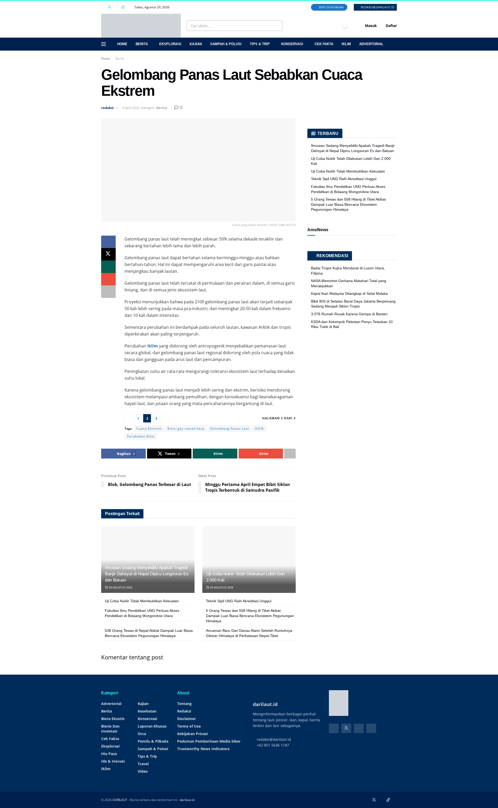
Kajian (196, 44)
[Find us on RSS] (129, 7)
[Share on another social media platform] (108, 291)
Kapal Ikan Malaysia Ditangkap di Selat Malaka (349, 293)
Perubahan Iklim (140, 436)
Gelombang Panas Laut (229, 428)
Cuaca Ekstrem (149, 428)
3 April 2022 (131, 107)
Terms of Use (189, 726)
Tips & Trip (260, 44)
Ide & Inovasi (113, 761)
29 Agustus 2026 (120, 587)
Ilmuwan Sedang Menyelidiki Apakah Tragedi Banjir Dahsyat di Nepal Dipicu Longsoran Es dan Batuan (146, 574)
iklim (152, 346)
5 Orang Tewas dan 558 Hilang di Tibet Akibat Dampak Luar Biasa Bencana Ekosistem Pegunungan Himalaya (250, 615)
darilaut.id (187, 800)
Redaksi (184, 711)
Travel (143, 763)
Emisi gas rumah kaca (186, 428)
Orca (142, 733)
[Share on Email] (108, 279)
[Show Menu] (103, 44)
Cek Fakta (324, 44)
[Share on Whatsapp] (108, 267)
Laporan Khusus (152, 726)
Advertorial (371, 44)
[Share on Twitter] (108, 254)
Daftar (391, 25)
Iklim (346, 44)
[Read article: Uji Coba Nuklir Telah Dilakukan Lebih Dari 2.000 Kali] (249, 559)
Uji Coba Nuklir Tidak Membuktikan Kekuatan (142, 601)
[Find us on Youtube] (116, 7)
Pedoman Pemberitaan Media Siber (208, 741)
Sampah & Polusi (225, 44)
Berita (142, 44)
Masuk (370, 25)
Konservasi (292, 44)
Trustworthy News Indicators (203, 748)
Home (122, 44)
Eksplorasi (170, 44)
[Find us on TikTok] (123, 7)
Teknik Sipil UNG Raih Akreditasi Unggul (238, 601)
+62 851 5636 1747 (272, 745)
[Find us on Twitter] (109, 7)
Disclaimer (186, 718)
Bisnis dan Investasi (110, 729)
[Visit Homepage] (141, 26)
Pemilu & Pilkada (153, 741)
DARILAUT (120, 800)
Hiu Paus (109, 753)
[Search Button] (277, 25)
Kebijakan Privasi (192, 733)
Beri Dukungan (331, 7)
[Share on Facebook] (108, 242)
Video (143, 771)
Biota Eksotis (113, 718)
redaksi (107, 107)
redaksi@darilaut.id (377, 7)
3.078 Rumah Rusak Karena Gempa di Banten (349, 314)
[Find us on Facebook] (102, 7)
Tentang (184, 703)
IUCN (259, 428)
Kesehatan (147, 711)
